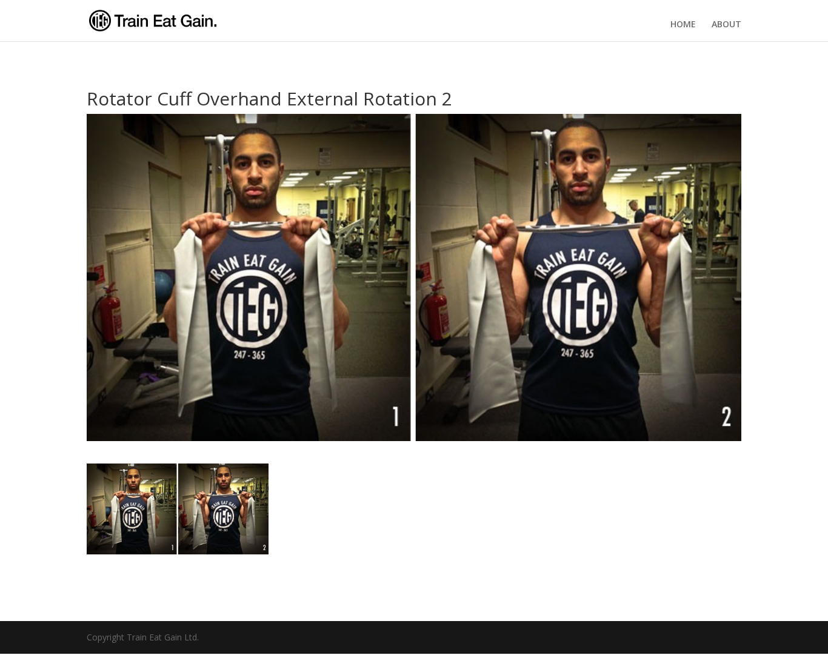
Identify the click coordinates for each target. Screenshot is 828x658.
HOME (683, 24)
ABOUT (726, 24)
